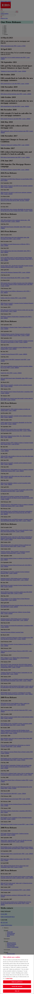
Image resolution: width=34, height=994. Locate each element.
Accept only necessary (17, 986)
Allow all (17, 991)
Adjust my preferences (17, 981)
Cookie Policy (9, 978)
